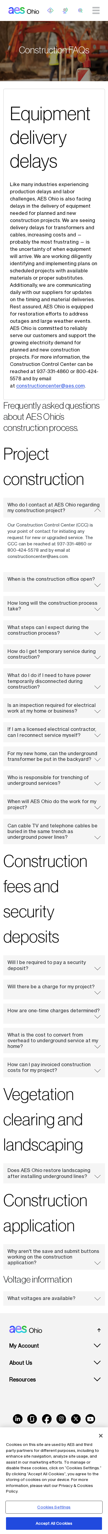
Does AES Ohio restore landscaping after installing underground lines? (49, 1173)
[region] (54, 1480)
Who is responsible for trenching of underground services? (48, 780)
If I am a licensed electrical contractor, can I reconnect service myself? (52, 732)
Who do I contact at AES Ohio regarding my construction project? (54, 507)
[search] (80, 10)
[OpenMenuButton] (50, 10)
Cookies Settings (53, 1507)
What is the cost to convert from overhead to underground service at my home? (53, 1040)
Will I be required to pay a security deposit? (47, 965)
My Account (24, 1346)
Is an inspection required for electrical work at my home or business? (52, 708)
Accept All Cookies (54, 1523)
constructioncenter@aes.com (50, 386)
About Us (20, 1363)
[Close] (100, 1435)
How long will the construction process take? (53, 606)
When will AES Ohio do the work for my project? (52, 804)
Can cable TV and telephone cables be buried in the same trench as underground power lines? (53, 831)
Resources (22, 1379)
